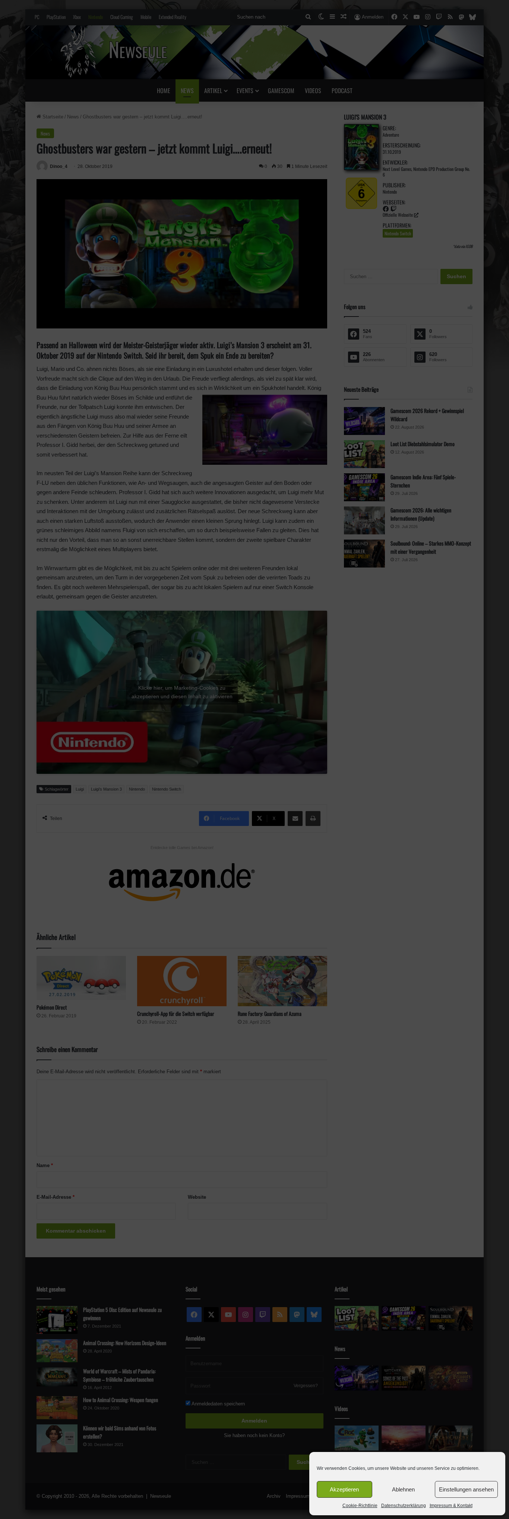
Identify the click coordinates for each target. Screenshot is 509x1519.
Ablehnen (403, 1489)
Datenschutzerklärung (403, 1505)
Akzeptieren (344, 1489)
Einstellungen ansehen (466, 1489)
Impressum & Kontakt (451, 1505)
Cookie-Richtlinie (359, 1505)
